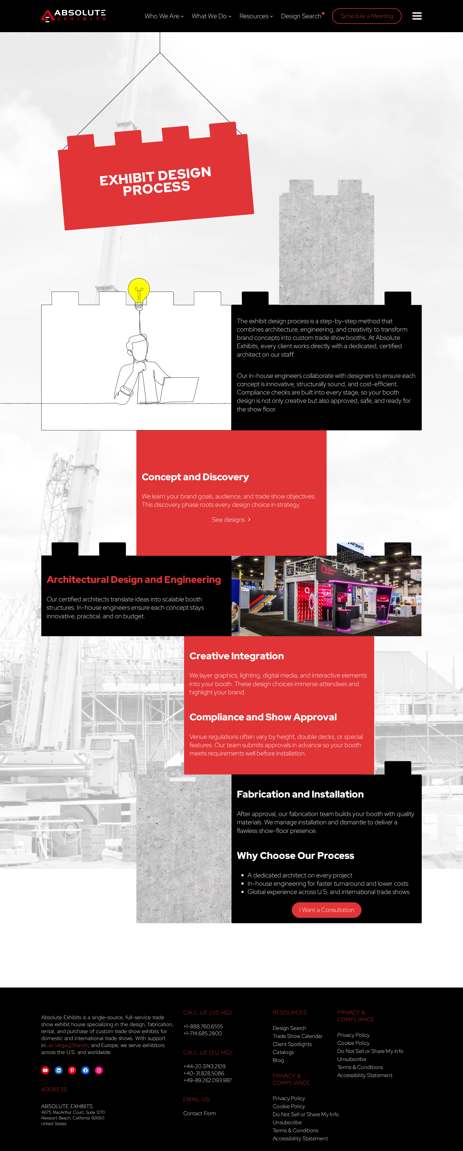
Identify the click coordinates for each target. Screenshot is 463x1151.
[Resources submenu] (271, 16)
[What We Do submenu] (230, 16)
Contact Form (199, 1113)
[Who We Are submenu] (182, 16)
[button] (367, 16)
